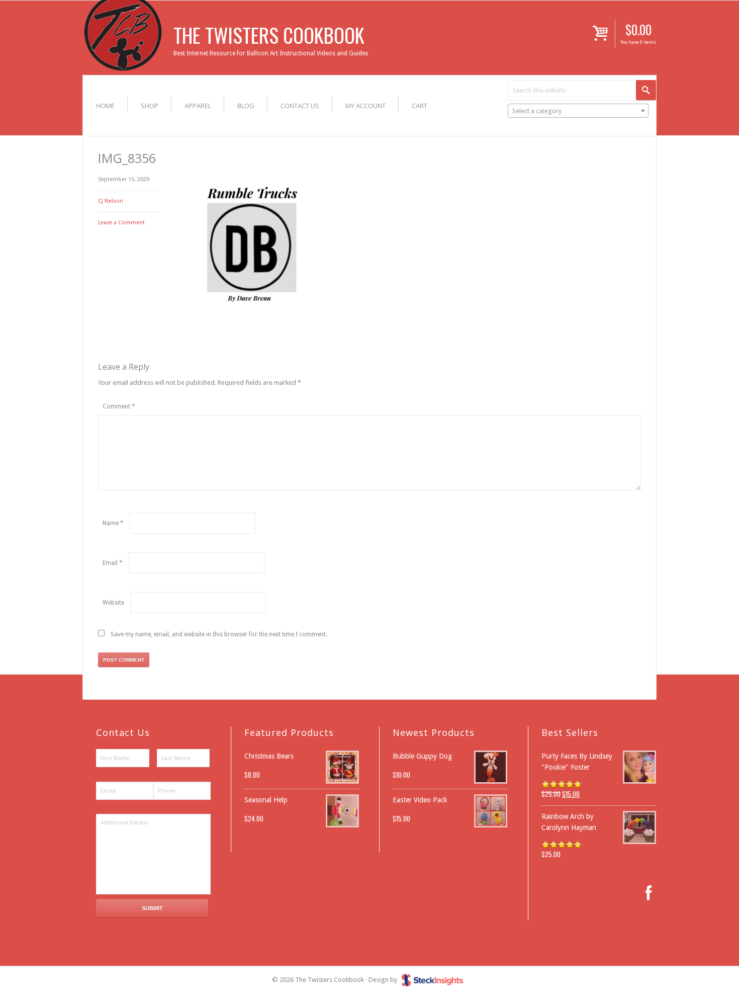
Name (113, 523)
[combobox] (578, 111)
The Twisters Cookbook (268, 34)
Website (113, 602)
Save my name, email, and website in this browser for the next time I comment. (219, 634)
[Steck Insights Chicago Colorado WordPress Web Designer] (433, 979)
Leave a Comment (121, 222)
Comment (119, 406)
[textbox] (578, 111)
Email (113, 562)
